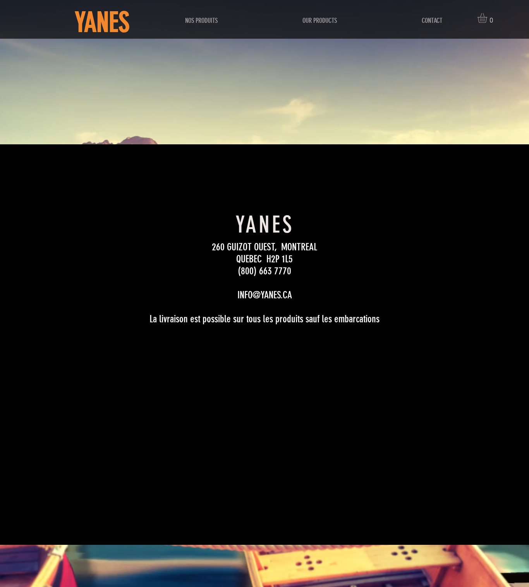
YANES (102, 23)
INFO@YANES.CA (264, 295)
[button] (487, 18)
